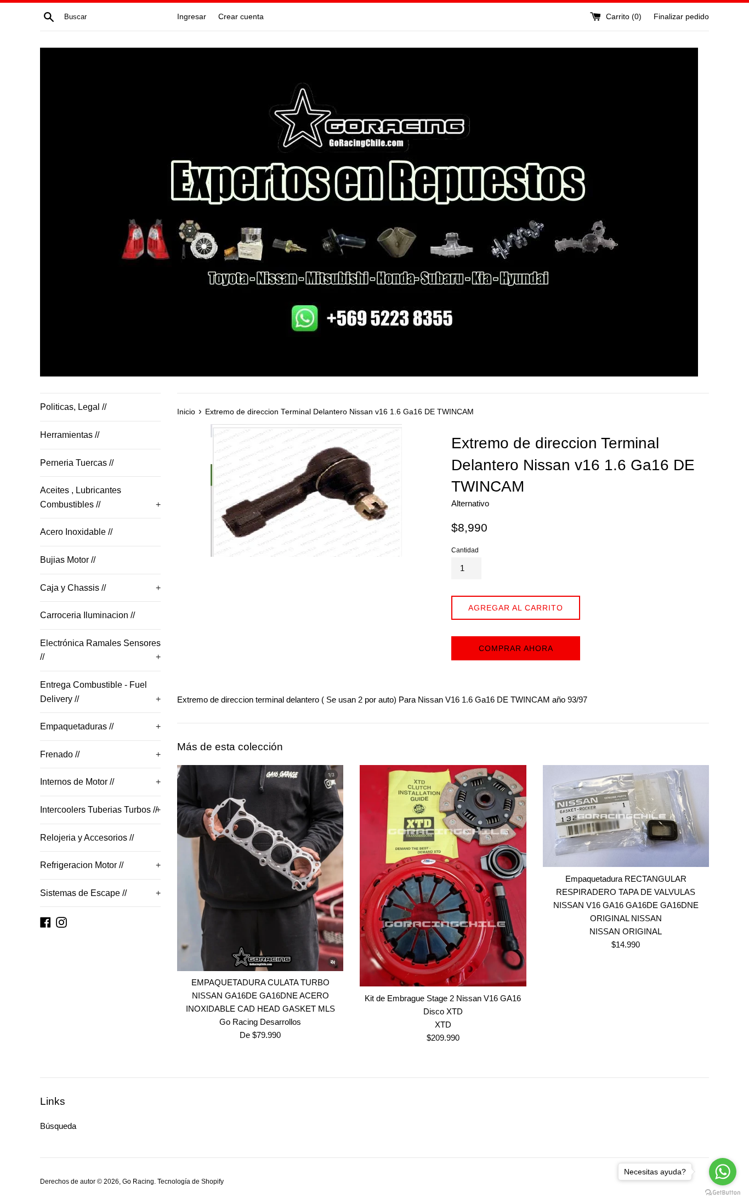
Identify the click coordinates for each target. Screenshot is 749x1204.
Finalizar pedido (681, 17)
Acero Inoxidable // (76, 532)
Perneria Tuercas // (77, 462)
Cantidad (465, 550)
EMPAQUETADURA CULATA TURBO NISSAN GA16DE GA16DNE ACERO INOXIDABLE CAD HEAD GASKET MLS (260, 995)
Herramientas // (69, 435)
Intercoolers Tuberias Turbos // (100, 809)
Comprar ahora (516, 648)
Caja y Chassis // (100, 587)
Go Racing (138, 1181)
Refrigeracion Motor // (100, 865)
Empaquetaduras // (100, 726)
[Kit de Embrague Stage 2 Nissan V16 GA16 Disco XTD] (443, 875)
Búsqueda (58, 1126)
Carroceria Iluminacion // (87, 615)
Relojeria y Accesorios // (87, 837)
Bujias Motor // (67, 559)
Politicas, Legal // (73, 407)
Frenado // (100, 754)
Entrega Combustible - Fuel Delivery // (100, 692)
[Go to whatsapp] (722, 1171)
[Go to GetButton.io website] (722, 1192)
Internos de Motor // (100, 781)
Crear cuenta (241, 17)
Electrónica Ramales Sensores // (100, 650)
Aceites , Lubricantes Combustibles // (100, 497)
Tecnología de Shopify (190, 1181)
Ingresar (191, 17)
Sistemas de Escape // (100, 893)
